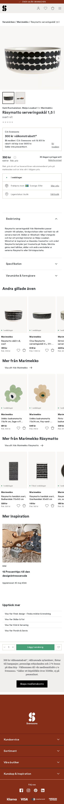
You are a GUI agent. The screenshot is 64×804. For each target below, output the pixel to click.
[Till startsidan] (4, 8)
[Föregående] (5, 58)
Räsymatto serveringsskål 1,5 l (45, 22)
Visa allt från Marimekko (16, 368)
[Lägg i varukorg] (24, 350)
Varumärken (8, 22)
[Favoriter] (45, 8)
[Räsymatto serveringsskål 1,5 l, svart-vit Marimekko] (32, 58)
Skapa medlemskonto (32, 684)
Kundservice (11, 739)
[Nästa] (59, 58)
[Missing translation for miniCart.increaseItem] (13, 647)
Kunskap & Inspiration (17, 773)
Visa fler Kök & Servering (17, 625)
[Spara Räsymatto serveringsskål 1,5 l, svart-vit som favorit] (59, 647)
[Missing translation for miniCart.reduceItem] (4, 647)
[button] (7, 122)
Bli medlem (55, 145)
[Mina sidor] (38, 8)
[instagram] (28, 790)
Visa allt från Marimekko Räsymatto (22, 445)
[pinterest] (35, 790)
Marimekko (23, 22)
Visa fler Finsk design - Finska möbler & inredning (28, 614)
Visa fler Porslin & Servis (16, 631)
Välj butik (54, 194)
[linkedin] (43, 790)
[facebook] (21, 790)
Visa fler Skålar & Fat (14, 619)
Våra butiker (11, 762)
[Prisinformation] (15, 157)
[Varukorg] (52, 8)
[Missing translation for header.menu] (59, 8)
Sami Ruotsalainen (11, 108)
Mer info (55, 185)
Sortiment (10, 751)
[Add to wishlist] (18, 350)
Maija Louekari (29, 108)
